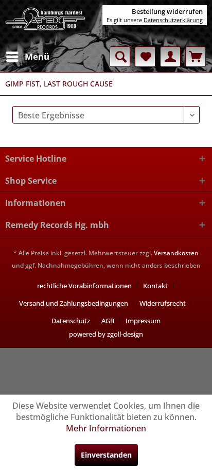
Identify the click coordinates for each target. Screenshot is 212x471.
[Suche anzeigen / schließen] (120, 56)
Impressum (143, 320)
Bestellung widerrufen (167, 11)
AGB (107, 320)
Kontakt (155, 285)
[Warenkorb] (195, 56)
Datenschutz (70, 320)
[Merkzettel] (145, 56)
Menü (37, 56)
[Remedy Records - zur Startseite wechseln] (45, 23)
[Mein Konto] (170, 56)
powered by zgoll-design (106, 334)
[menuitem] (27, 56)
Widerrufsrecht (162, 303)
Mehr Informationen (106, 428)
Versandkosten (176, 253)
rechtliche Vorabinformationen (84, 285)
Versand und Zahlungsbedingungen (73, 303)
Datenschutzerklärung (173, 20)
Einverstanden (106, 455)
